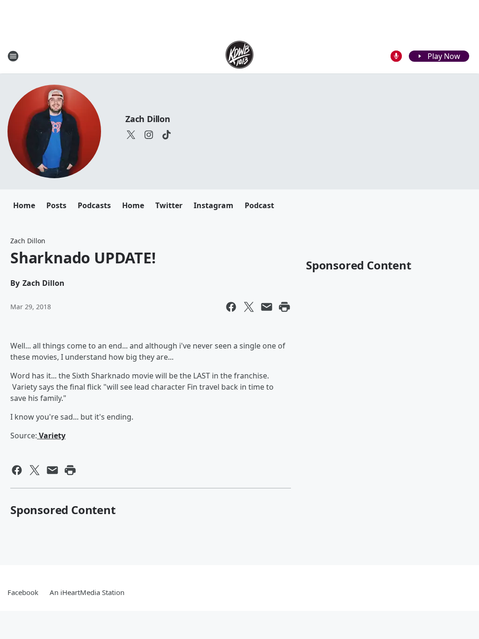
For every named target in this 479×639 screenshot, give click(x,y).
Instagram (213, 205)
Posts (56, 205)
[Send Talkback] (396, 56)
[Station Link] (239, 56)
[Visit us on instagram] (148, 134)
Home (24, 205)
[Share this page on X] (248, 306)
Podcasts (94, 205)
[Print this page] (284, 306)
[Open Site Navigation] (13, 56)
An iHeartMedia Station (87, 592)
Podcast (259, 205)
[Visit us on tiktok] (166, 134)
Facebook (22, 592)
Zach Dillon (147, 118)
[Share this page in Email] (266, 306)
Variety (51, 435)
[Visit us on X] (131, 134)
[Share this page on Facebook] (231, 306)
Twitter (168, 205)
